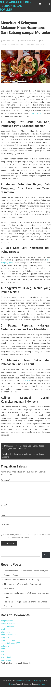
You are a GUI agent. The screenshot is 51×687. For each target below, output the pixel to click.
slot (2, 652)
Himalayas (9, 684)
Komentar (5, 480)
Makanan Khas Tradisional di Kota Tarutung (21, 579)
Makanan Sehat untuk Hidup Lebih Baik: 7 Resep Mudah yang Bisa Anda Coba (23, 447)
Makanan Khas (18, 45)
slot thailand (6, 657)
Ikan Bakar (30, 45)
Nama (4, 505)
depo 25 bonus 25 (8, 635)
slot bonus (5, 629)
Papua (42, 45)
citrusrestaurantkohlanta (28, 41)
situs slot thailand (8, 623)
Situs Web (5, 525)
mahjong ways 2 (7, 621)
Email (3, 515)
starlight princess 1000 (10, 640)
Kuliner (37, 45)
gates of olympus (8, 626)
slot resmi (5, 646)
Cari (2, 551)
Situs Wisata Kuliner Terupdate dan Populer (15, 5)
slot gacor (5, 637)
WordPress (41, 684)
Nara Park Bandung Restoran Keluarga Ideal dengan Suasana (23, 455)
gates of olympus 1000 (10, 643)
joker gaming (6, 632)
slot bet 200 (37, 113)
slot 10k (26, 380)
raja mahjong (6, 660)
